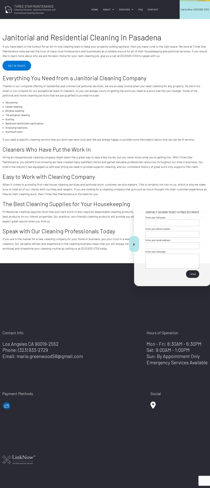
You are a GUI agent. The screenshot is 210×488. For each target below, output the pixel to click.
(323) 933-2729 (33, 350)
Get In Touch (16, 65)
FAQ (140, 9)
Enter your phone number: (153, 228)
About (107, 9)
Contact (153, 9)
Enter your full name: (151, 217)
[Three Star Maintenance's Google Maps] (153, 406)
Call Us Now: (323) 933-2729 (195, 9)
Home (94, 9)
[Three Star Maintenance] (8, 9)
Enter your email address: (153, 240)
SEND (188, 274)
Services (124, 9)
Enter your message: (151, 251)
